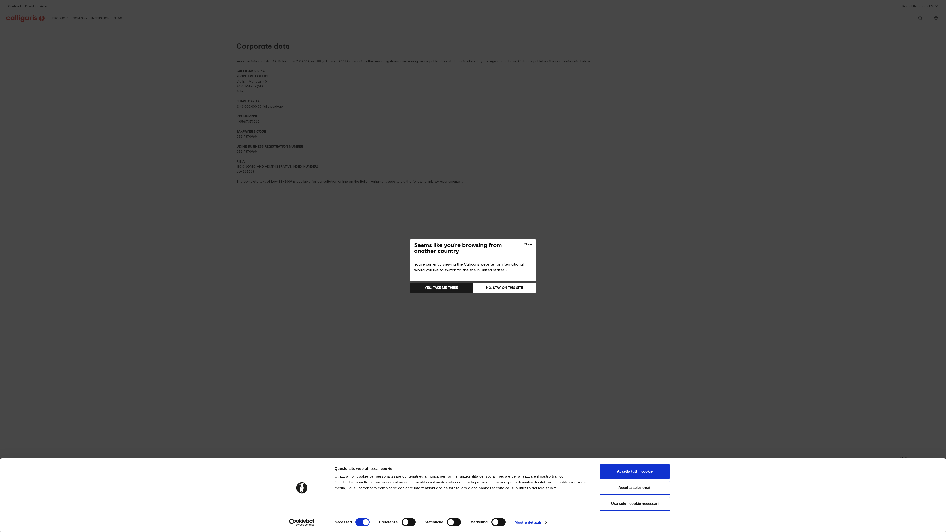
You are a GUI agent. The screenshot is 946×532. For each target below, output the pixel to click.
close (528, 244)
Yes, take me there (441, 287)
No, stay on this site (504, 287)
